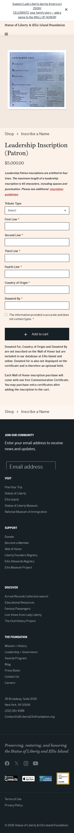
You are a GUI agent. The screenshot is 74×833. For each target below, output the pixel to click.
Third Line (12, 251)
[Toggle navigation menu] (6, 33)
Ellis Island (12, 499)
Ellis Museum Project (18, 567)
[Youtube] (35, 763)
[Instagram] (26, 763)
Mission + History (16, 646)
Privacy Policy (14, 805)
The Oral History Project (20, 621)
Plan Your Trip (13, 487)
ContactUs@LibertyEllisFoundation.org (30, 716)
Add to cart (39, 334)
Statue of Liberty (15, 493)
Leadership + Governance (21, 652)
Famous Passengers (17, 608)
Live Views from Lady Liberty (23, 615)
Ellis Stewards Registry (19, 561)
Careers (10, 683)
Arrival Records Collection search (26, 596)
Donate (9, 537)
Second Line (14, 235)
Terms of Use (13, 799)
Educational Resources (19, 602)
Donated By (13, 298)
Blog (8, 664)
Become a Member (17, 543)
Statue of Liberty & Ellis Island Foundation (35, 25)
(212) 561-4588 (14, 711)
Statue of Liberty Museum (21, 505)
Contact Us (12, 676)
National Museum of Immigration (26, 512)
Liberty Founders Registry (21, 555)
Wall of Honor (13, 549)
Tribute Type (13, 203)
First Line (12, 219)
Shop (9, 134)
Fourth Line (13, 267)
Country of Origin (17, 283)
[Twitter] (16, 763)
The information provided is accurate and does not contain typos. (39, 317)
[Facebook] (7, 763)
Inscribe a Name (35, 134)
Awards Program (16, 658)
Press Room (12, 670)
